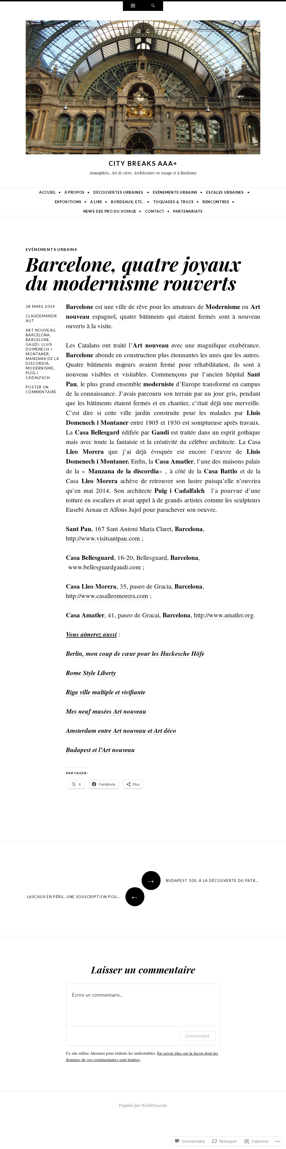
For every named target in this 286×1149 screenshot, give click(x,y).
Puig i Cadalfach (38, 375)
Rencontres (215, 202)
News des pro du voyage (109, 211)
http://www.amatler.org (224, 615)
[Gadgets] (133, 6)
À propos (75, 192)
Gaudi (32, 344)
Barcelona (38, 335)
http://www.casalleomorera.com (107, 595)
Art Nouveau (40, 330)
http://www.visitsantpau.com (103, 538)
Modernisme (40, 368)
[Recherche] (153, 6)
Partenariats (188, 211)
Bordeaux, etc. (127, 202)
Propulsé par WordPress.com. (143, 1105)
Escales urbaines (225, 192)
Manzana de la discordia (42, 361)
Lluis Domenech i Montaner (39, 349)
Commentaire (197, 1035)
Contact (155, 211)
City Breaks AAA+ (143, 163)
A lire (96, 202)
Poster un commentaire (41, 389)
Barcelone (37, 339)
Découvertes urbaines (118, 192)
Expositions (68, 202)
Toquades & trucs (173, 202)
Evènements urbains (175, 192)
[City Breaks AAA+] (143, 88)
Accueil (47, 192)
